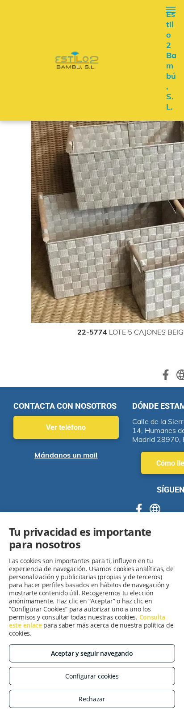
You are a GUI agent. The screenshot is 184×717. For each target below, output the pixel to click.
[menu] (171, 10)
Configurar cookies (92, 676)
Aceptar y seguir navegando (92, 653)
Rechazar (92, 699)
